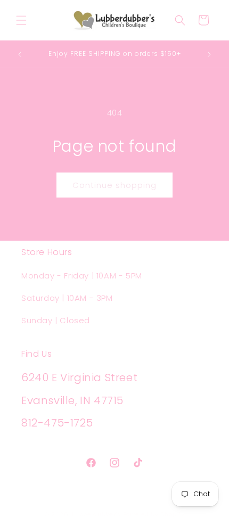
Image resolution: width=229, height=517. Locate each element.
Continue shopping (114, 185)
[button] (21, 20)
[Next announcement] (209, 54)
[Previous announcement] (19, 54)
